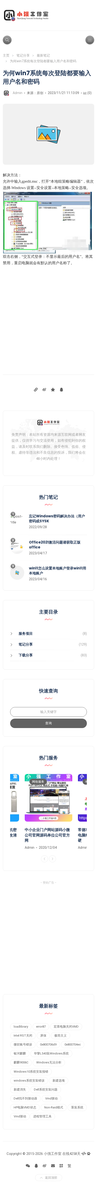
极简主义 (60, 1035)
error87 (41, 1026)
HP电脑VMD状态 (25, 1107)
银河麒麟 (20, 1053)
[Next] (52, 858)
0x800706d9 (48, 1044)
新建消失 (20, 1089)
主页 (6, 55)
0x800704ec (73, 1044)
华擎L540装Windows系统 (51, 1053)
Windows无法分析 (48, 1062)
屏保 (43, 1035)
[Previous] (44, 858)
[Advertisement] (48, 316)
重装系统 (77, 1107)
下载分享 (26, 655)
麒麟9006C (21, 1062)
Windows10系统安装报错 (31, 1071)
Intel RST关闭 (23, 1035)
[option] (48, 812)
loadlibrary (21, 1026)
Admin (17, 93)
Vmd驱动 (51, 1098)
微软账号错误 (23, 1044)
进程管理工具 (42, 1116)
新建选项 (59, 1080)
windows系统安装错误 (29, 1080)
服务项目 (26, 633)
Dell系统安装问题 (45, 1089)
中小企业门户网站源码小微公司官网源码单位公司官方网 (47, 835)
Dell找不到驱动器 (25, 1098)
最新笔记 (43, 55)
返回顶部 (51, 1177)
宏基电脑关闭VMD (66, 1026)
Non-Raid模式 (53, 1107)
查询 (48, 723)
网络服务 (38, 781)
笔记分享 (23, 55)
